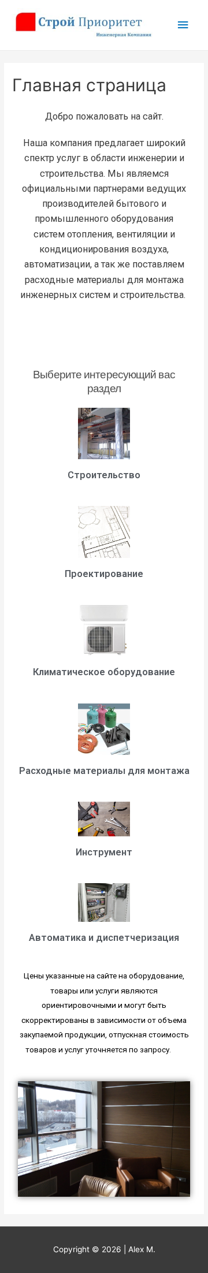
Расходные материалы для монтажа (104, 770)
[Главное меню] (183, 25)
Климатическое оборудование (104, 672)
